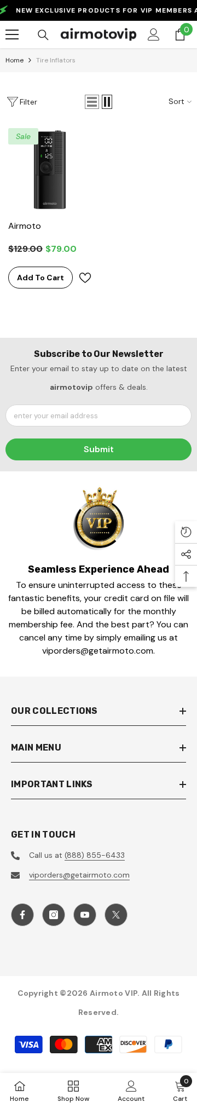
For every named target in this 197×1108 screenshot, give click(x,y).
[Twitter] (116, 914)
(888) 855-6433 (95, 855)
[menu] (12, 34)
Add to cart (40, 277)
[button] (92, 102)
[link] (99, 517)
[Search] (43, 35)
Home (14, 60)
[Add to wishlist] (84, 278)
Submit (99, 449)
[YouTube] (84, 914)
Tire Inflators (56, 60)
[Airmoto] (49, 169)
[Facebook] (22, 914)
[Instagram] (53, 914)
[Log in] (154, 34)
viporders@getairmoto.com (79, 875)
